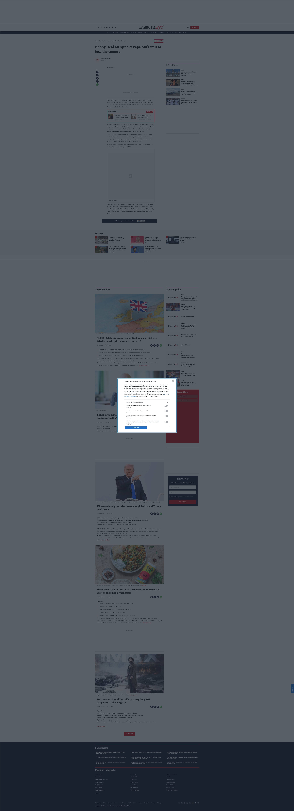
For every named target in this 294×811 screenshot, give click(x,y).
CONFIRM (136, 427)
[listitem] (147, 402)
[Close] (173, 381)
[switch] (166, 406)
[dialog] (147, 405)
